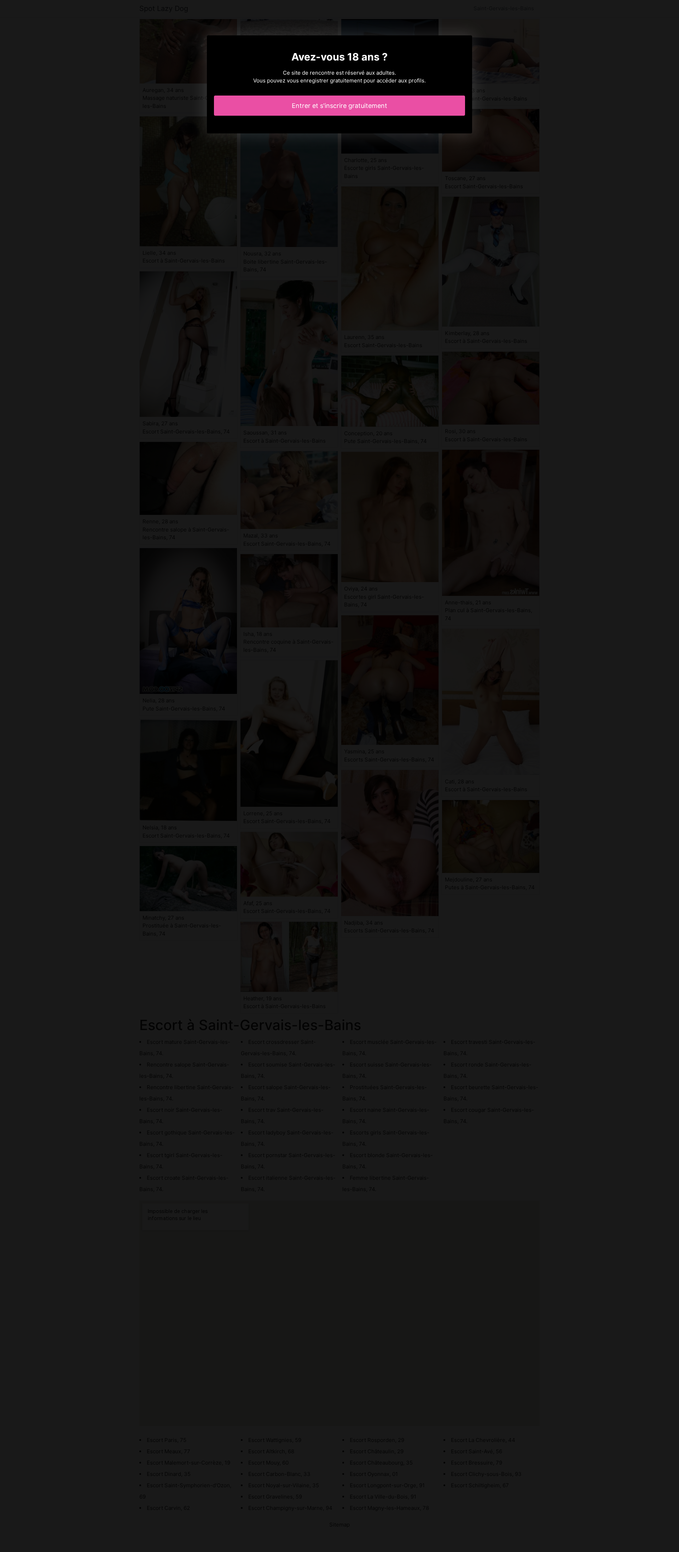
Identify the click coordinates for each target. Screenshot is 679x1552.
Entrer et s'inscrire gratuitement (339, 105)
